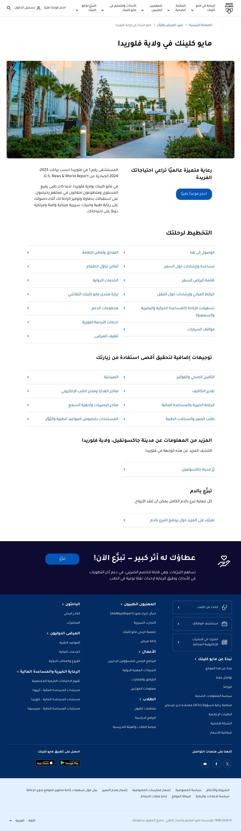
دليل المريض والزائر (170, 25)
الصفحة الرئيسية (200, 25)
